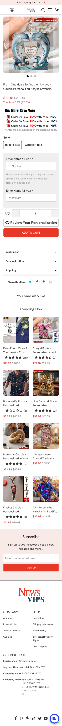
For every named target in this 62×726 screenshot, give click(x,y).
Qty (7, 213)
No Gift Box (12, 145)
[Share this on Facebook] (37, 281)
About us (8, 618)
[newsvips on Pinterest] (27, 719)
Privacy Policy (10, 624)
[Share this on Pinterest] (43, 281)
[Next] (56, 45)
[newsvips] (31, 9)
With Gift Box (33, 145)
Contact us (38, 618)
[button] (31, 159)
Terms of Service (11, 630)
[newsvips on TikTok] (34, 719)
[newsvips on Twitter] (39, 719)
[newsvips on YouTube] (45, 719)
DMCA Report (40, 646)
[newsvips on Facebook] (15, 719)
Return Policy (39, 630)
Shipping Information (43, 624)
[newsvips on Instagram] (21, 719)
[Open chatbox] (54, 719)
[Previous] (6, 45)
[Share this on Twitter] (30, 281)
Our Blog (7, 636)
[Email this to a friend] (50, 281)
